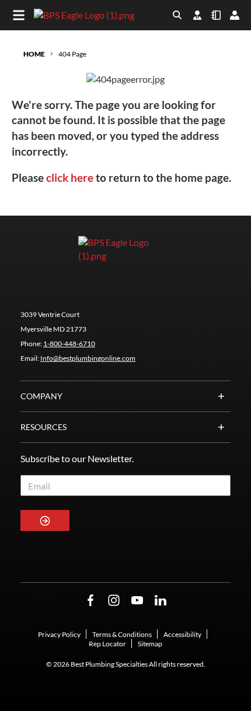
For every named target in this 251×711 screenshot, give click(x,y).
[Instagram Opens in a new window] (114, 600)
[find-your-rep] (197, 15)
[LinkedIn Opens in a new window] (160, 600)
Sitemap (150, 643)
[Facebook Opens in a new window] (90, 600)
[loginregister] (234, 15)
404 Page (72, 54)
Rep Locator (107, 643)
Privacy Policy (59, 634)
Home (34, 54)
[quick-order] (216, 15)
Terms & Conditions (122, 634)
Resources (43, 427)
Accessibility (182, 634)
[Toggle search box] (177, 15)
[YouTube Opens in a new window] (137, 600)
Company (41, 396)
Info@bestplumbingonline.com (87, 358)
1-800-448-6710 (69, 343)
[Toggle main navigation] (19, 15)
